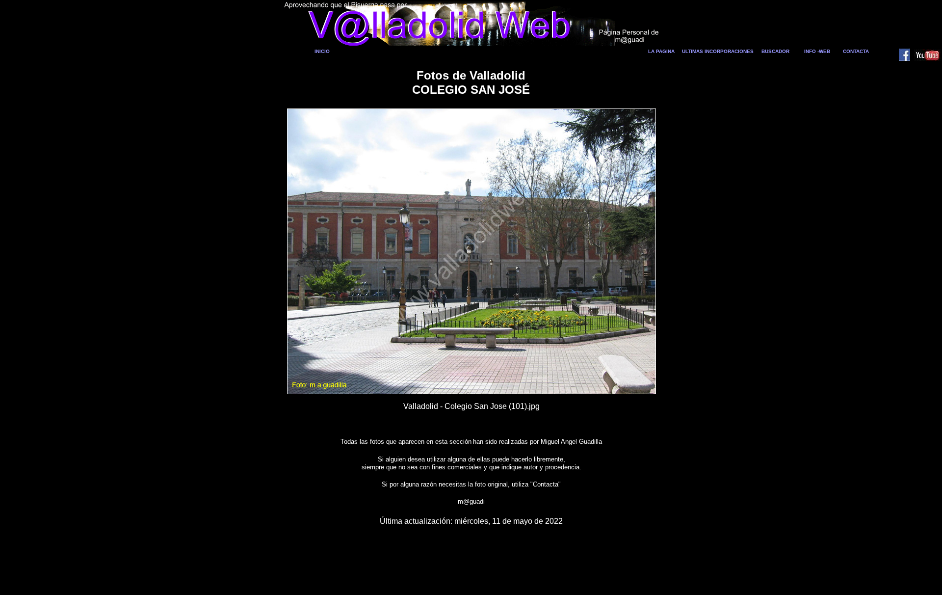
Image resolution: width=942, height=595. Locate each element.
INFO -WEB (817, 51)
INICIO (322, 51)
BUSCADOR (775, 51)
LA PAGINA (661, 51)
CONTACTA (856, 51)
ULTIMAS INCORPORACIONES (718, 51)
